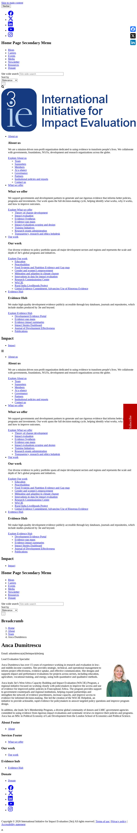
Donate (12, 68)
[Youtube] (11, 30)
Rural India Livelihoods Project (31, 285)
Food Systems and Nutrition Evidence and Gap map (42, 267)
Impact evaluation (24, 215)
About (11, 631)
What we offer (15, 185)
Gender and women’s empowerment (34, 270)
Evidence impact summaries (29, 322)
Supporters (20, 164)
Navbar (6, 6)
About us (13, 136)
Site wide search (10, 73)
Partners (19, 176)
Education (20, 261)
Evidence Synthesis (25, 218)
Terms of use (103, 821)
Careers (12, 52)
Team (18, 161)
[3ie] (68, 130)
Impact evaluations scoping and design (35, 224)
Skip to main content (12, 2)
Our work (13, 236)
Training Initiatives (24, 227)
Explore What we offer (20, 209)
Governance (21, 173)
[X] (10, 19)
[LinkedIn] (10, 25)
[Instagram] (10, 35)
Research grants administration (31, 230)
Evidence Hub (15, 291)
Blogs (11, 49)
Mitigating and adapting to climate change (37, 273)
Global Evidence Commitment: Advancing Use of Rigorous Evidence (51, 288)
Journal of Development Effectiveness (35, 328)
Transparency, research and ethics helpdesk (37, 233)
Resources (13, 65)
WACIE (19, 282)
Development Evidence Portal (30, 316)
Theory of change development (31, 212)
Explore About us (17, 158)
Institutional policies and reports (31, 179)
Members (20, 167)
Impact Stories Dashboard (28, 325)
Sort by (5, 77)
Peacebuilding (22, 264)
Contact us (20, 182)
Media (11, 58)
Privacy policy (118, 821)
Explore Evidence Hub (20, 313)
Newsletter (13, 62)
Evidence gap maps (25, 221)
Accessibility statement (13, 824)
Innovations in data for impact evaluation (36, 276)
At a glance (21, 170)
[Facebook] (10, 14)
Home (11, 628)
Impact (11, 345)
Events (11, 55)
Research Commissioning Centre (32, 279)
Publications (21, 331)
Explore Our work (17, 258)
